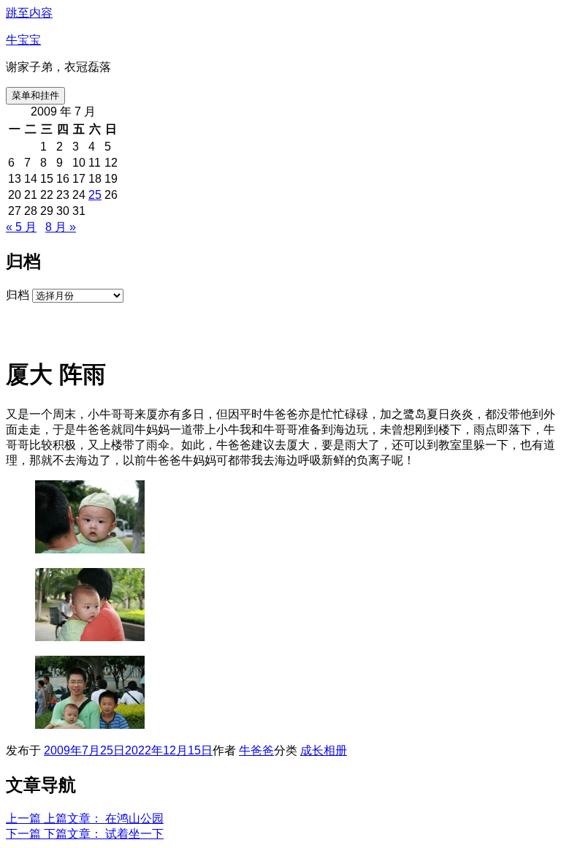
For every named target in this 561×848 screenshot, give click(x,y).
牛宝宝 (23, 40)
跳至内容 (29, 13)
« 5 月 (21, 227)
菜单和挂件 (35, 95)
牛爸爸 (256, 750)
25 (95, 195)
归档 (17, 295)
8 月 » (60, 227)
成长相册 (323, 750)
